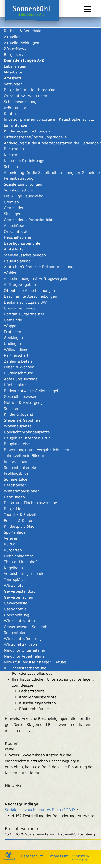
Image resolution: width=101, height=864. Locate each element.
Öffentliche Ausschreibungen (29, 290)
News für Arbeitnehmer (25, 656)
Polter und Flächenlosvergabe (30, 502)
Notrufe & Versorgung (23, 402)
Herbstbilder (15, 485)
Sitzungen (12, 213)
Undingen (12, 343)
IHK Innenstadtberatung (25, 668)
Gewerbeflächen (18, 597)
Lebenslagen (15, 66)
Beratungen (14, 497)
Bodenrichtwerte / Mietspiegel (31, 390)
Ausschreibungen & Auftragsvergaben (37, 278)
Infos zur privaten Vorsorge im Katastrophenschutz (49, 119)
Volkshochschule (18, 190)
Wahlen (10, 272)
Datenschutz (32, 856)
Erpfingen (12, 331)
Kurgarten (13, 550)
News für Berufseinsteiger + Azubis (35, 662)
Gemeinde (13, 320)
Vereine (10, 538)
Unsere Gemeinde (20, 308)
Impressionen (15, 461)
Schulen (11, 166)
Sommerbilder (16, 479)
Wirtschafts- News (21, 644)
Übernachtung (16, 615)
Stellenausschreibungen (25, 255)
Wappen (11, 325)
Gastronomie (15, 609)
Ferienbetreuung (18, 178)
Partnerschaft (16, 355)
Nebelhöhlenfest (18, 556)
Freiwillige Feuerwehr (23, 196)
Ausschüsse (14, 225)
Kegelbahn (13, 567)
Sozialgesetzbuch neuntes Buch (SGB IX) (41, 809)
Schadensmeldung (20, 101)
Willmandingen (17, 349)
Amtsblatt (12, 78)
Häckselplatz (15, 384)
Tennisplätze (15, 579)
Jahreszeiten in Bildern (24, 455)
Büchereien (14, 148)
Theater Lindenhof (20, 561)
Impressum (58, 856)
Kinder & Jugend (18, 414)
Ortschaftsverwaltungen (25, 95)
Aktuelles (12, 36)
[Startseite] (8, 859)
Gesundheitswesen (20, 396)
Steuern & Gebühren (22, 420)
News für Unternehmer (24, 650)
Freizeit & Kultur (18, 520)
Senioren (11, 408)
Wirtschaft (13, 585)
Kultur (9, 544)
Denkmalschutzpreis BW (25, 302)
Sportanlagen (16, 532)
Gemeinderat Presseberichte (29, 219)
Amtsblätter (14, 249)
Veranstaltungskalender (25, 573)
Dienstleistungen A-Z (24, 60)
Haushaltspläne (17, 237)
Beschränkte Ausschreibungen (30, 296)
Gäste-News (15, 48)
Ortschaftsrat (16, 231)
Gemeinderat (15, 207)
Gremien (11, 202)
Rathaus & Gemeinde (22, 31)
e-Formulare (15, 107)
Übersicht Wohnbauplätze (27, 432)
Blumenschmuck (18, 373)
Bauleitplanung (17, 261)
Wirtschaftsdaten (19, 620)
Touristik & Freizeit (20, 514)
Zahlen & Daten (18, 361)
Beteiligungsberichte (22, 243)
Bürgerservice (16, 54)
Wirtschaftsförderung (23, 638)
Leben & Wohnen (19, 367)
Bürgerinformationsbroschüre (29, 90)
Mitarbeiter (14, 72)
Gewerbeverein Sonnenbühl (28, 626)
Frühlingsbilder (17, 473)
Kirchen (10, 154)
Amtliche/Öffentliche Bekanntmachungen (41, 266)
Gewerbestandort (19, 591)
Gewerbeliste (15, 603)
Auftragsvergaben (20, 284)
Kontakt (11, 113)
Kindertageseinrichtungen (27, 131)
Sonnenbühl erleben (21, 467)
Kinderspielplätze (19, 526)
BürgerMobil (14, 508)
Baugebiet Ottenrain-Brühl (27, 438)
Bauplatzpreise (17, 443)
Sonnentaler (14, 632)
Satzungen (13, 84)
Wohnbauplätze (18, 426)
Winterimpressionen (21, 491)
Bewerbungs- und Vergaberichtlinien (36, 449)
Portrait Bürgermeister (24, 314)
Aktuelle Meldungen (21, 42)
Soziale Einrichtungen (23, 184)
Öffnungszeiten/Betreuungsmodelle (35, 137)
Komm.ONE (80, 860)
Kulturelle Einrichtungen (25, 160)
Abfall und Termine (21, 379)
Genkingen (13, 337)
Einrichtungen (16, 125)
